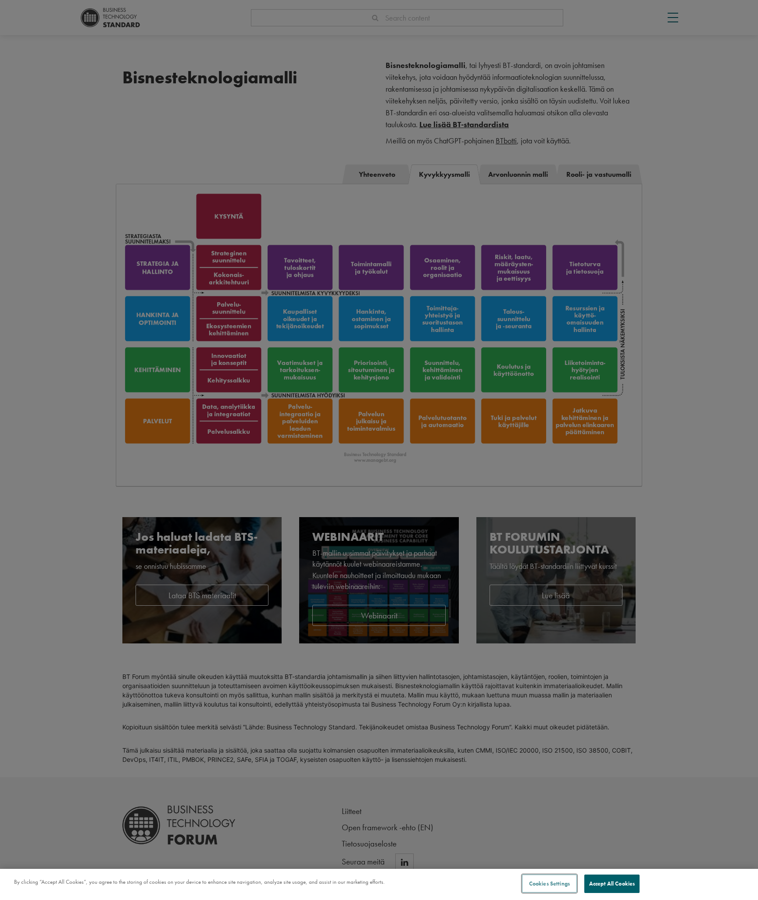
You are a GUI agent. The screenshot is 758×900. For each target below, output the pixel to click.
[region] (379, 884)
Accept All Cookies (612, 883)
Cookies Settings (549, 883)
